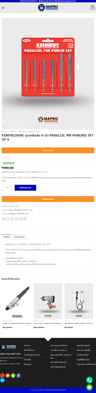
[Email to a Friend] (16, 219)
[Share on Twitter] (12, 219)
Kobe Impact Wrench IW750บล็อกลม (48, 323)
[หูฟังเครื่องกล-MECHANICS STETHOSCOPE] (79, 301)
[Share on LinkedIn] (25, 219)
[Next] (93, 309)
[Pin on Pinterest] (21, 219)
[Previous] (3, 309)
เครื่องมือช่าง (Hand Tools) (29, 131)
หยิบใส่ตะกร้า (25, 187)
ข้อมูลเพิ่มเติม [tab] (20, 237)
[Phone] (89, 380)
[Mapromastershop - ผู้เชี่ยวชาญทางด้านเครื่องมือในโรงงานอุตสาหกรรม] (48, 7)
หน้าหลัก (4, 131)
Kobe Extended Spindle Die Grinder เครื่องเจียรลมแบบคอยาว (26, 323)
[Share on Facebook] (8, 219)
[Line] (89, 387)
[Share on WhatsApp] (4, 219)
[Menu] (3, 8)
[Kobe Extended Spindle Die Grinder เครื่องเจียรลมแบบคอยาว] (17, 301)
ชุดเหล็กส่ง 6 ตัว (22, 214)
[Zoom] (5, 126)
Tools (13, 131)
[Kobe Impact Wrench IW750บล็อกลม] (48, 301)
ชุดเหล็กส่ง (12, 214)
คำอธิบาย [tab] (7, 237)
